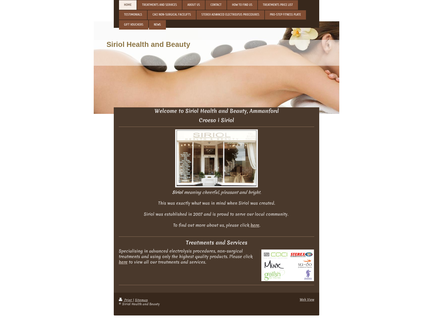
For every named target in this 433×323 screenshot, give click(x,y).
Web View (307, 299)
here (255, 225)
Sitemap (141, 300)
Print (128, 300)
